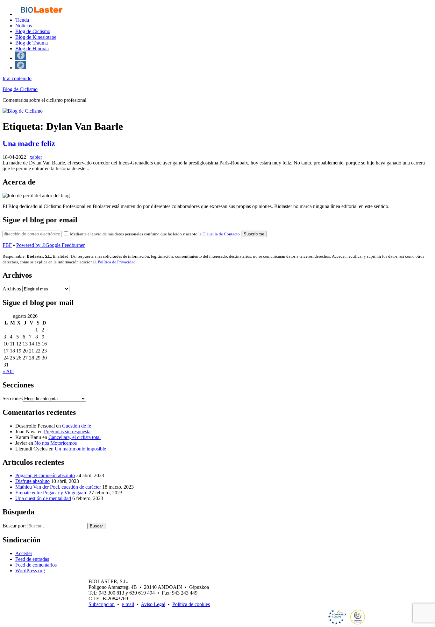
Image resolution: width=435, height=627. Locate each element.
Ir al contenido (17, 78)
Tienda (22, 20)
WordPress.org (30, 570)
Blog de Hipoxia (32, 48)
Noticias (23, 25)
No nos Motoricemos (55, 443)
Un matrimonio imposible (80, 448)
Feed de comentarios (36, 565)
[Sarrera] (41, 14)
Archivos (12, 288)
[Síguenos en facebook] (20, 58)
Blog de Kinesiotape (35, 37)
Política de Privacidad (117, 262)
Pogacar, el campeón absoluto (45, 475)
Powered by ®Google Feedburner (50, 245)
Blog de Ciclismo (32, 31)
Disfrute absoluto (32, 481)
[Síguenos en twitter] (20, 67)
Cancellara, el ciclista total (74, 437)
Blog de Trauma (31, 42)
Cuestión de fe (76, 425)
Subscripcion (102, 604)
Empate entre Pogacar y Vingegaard (51, 492)
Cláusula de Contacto (221, 234)
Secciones (13, 398)
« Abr (8, 371)
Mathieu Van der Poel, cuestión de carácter (58, 487)
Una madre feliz (29, 143)
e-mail (128, 604)
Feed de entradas (32, 559)
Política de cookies (191, 604)
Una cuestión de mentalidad (43, 498)
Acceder (23, 553)
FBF (7, 245)
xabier (36, 157)
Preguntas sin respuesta (67, 431)
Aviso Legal (153, 604)
